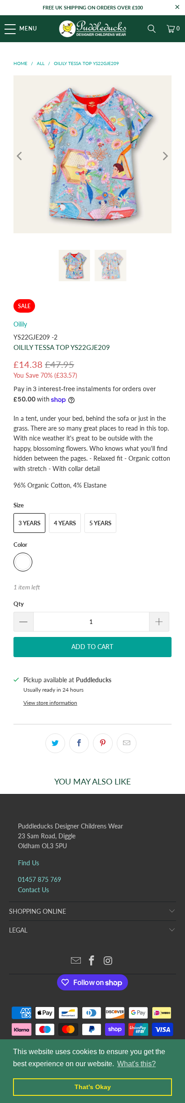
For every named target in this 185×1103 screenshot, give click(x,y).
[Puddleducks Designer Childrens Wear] (92, 28)
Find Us (28, 863)
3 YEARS (29, 523)
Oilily (20, 324)
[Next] (165, 155)
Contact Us (33, 890)
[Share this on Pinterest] (103, 743)
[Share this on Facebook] (79, 743)
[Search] (151, 29)
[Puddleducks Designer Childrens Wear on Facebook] (92, 961)
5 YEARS (100, 523)
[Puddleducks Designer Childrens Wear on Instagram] (108, 961)
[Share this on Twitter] (55, 743)
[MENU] (4, 29)
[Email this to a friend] (127, 743)
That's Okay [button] (93, 1086)
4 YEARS (65, 523)
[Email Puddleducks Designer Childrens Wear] (76, 961)
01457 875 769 (39, 879)
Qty (18, 603)
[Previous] (20, 155)
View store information (50, 702)
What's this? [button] (136, 1064)
